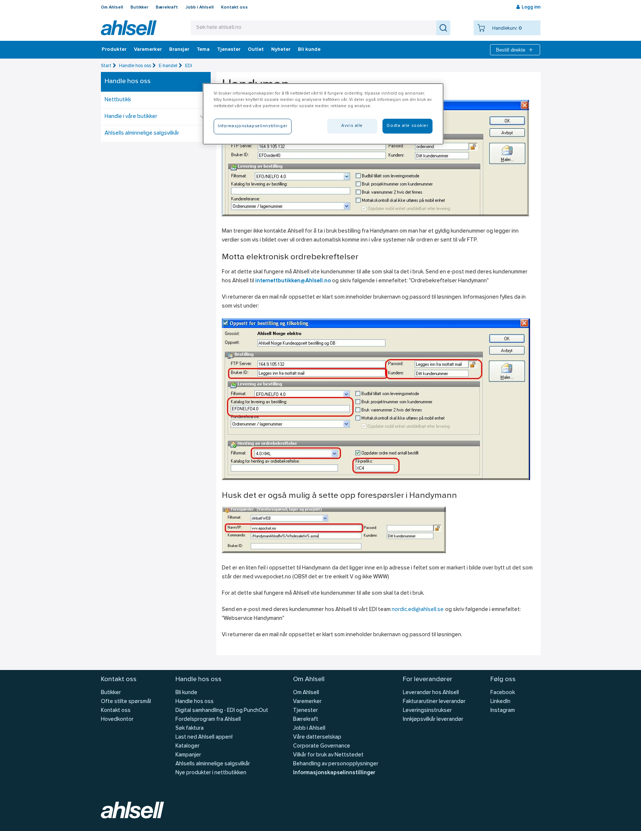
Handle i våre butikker (131, 116)
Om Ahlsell (112, 7)
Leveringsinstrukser (427, 710)
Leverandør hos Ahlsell (431, 692)
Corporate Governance (321, 746)
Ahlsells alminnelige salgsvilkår (142, 133)
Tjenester (228, 49)
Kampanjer (188, 755)
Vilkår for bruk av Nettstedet (328, 755)
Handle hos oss (135, 66)
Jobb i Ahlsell (199, 7)
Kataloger (187, 746)
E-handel (168, 66)
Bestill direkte (510, 50)
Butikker (139, 7)
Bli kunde (309, 49)
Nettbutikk (118, 100)
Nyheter (280, 49)
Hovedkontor (117, 719)
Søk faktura (189, 728)
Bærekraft (167, 7)
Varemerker (148, 49)
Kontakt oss (234, 7)
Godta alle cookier (407, 126)
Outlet (256, 49)
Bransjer (179, 49)
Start (106, 66)
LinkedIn (500, 701)
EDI (188, 66)
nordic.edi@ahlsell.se (418, 609)
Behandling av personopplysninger (335, 764)
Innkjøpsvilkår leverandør (433, 719)
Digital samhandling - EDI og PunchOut (221, 710)
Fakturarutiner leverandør (434, 701)
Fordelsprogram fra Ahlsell (208, 719)
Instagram (502, 710)
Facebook (502, 692)
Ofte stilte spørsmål (126, 701)
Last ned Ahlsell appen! (204, 737)
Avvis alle (352, 126)
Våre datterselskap (317, 737)
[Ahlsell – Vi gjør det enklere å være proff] (129, 27)
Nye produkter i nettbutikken (210, 773)
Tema (203, 49)
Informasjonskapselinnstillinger (334, 773)
